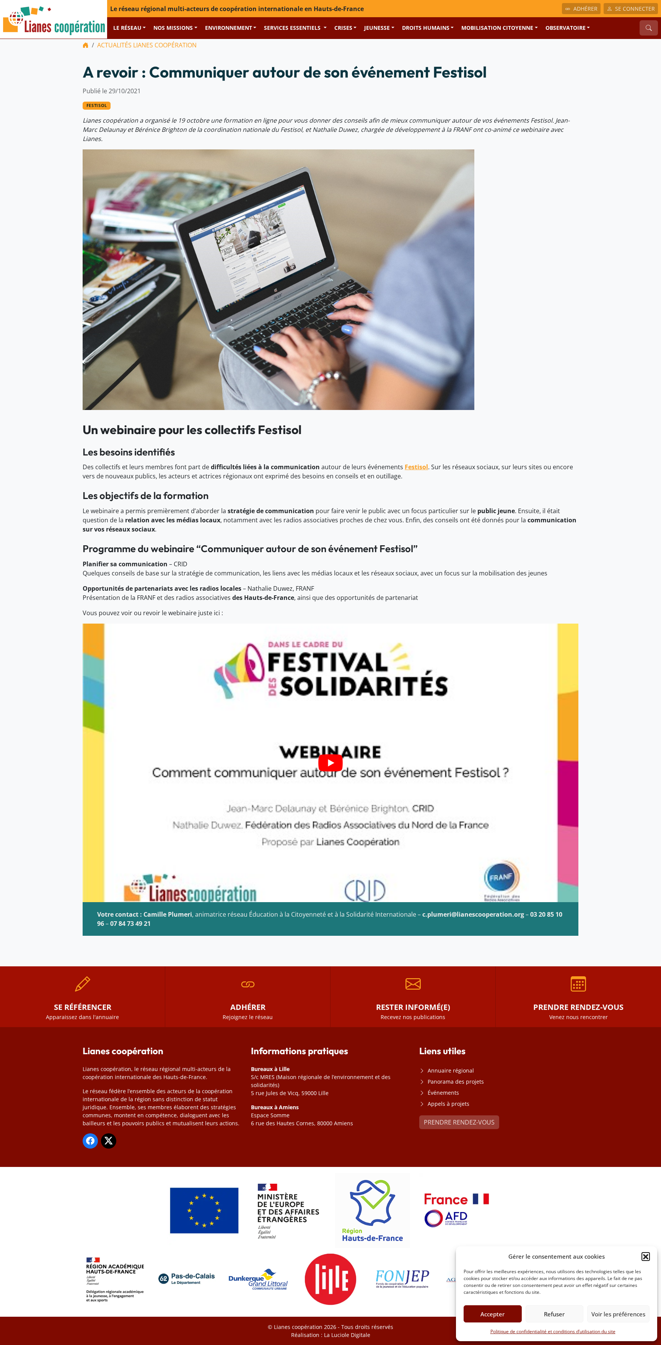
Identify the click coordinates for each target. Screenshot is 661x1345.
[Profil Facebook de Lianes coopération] (90, 1141)
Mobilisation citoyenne (497, 27)
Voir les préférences (618, 1314)
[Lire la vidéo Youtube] (330, 763)
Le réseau (127, 27)
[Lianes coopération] (53, 19)
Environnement (228, 27)
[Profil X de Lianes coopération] (108, 1141)
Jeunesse (377, 27)
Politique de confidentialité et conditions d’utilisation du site (552, 1331)
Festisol (96, 105)
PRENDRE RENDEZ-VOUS (459, 1122)
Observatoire (565, 27)
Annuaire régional (451, 1070)
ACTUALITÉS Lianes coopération (147, 45)
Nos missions (173, 27)
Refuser (554, 1314)
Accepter (492, 1314)
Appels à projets (448, 1103)
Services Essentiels (293, 27)
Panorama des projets (456, 1081)
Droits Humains (425, 27)
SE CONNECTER (635, 8)
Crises (343, 27)
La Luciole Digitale (347, 1335)
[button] (646, 1256)
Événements (443, 1092)
